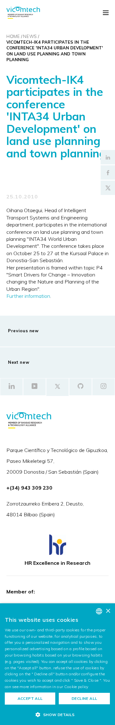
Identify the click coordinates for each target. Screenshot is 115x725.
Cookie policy (76, 686)
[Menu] (106, 13)
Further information (28, 296)
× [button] (107, 611)
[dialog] (57, 664)
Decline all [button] (84, 698)
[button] (57, 714)
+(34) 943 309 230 (29, 488)
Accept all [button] (30, 698)
